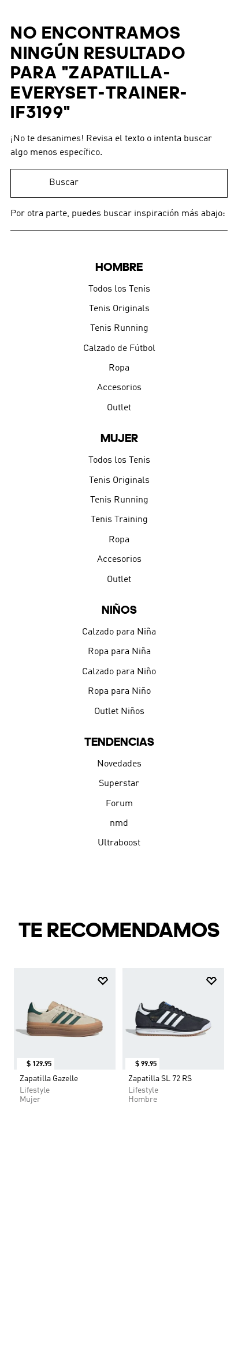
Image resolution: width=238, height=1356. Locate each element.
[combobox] (119, 183)
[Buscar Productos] (213, 183)
